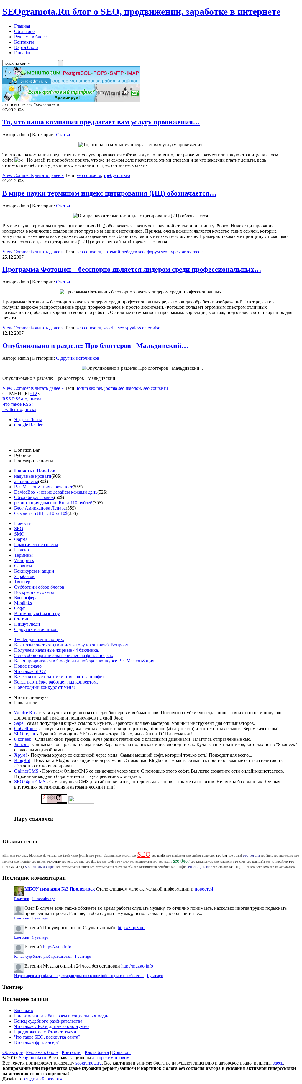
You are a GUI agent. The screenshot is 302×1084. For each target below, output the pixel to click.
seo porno (54, 861)
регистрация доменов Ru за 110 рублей (53, 502)
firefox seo (70, 855)
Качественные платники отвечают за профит (59, 676)
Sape (18, 723)
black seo (35, 855)
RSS (6, 398)
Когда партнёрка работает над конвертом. (56, 681)
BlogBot (22, 760)
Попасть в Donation (34, 470)
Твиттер (22, 581)
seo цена (256, 866)
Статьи (63, 134)
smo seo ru (270, 866)
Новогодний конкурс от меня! (44, 687)
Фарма (20, 539)
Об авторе (12, 1052)
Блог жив (21, 899)
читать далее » (49, 175)
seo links (267, 855)
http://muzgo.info (137, 965)
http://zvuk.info (57, 946)
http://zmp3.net (131, 927)
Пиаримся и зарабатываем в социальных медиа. (62, 1015)
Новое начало (28, 666)
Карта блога (97, 1052)
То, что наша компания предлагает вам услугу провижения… (101, 122)
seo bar (221, 855)
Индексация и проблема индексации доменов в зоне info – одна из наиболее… (79, 976)
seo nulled (39, 861)
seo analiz (158, 855)
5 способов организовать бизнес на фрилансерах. (63, 655)
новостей (204, 888)
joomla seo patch (90, 855)
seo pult (67, 861)
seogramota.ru (89, 1062)
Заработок (24, 576)
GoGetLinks (25, 728)
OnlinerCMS (26, 770)
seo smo (79, 861)
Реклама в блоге (42, 1052)
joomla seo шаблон (122, 388)
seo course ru (89, 175)
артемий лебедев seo (124, 251)
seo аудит (165, 861)
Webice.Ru (24, 712)
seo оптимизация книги (72, 866)
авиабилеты (26, 481)
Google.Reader (28, 424)
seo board (235, 855)
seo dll (110, 327)
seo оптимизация (40, 866)
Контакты (71, 1052)
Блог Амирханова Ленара (40, 507)
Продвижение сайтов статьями (45, 1031)
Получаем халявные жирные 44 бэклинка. (56, 650)
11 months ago (43, 899)
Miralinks (23, 602)
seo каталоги (223, 861)
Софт (19, 608)
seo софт (178, 867)
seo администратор (143, 861)
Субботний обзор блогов (39, 586)
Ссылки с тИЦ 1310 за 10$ (41, 513)
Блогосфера (25, 597)
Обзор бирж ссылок (34, 497)
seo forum (251, 855)
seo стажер (220, 866)
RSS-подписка (26, 398)
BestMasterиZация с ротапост (43, 486)
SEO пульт (24, 733)
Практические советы (36, 544)
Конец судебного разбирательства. (43, 957)
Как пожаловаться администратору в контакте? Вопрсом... (73, 644)
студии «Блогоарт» (43, 1078)
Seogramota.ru (32, 1057)
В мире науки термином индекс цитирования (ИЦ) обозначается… (109, 193)
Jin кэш (21, 744)
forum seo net (89, 388)
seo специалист (199, 866)
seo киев (239, 861)
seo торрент (239, 867)
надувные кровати (32, 476)
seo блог (181, 860)
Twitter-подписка (19, 409)
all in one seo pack (15, 856)
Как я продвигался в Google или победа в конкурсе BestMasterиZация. (84, 660)
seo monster (22, 861)
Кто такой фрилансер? (36, 1042)
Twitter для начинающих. (39, 639)
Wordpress (24, 560)
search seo (129, 855)
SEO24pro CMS (29, 781)
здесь (278, 1062)
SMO (19, 533)
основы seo (287, 866)
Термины (23, 555)
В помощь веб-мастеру (37, 613)
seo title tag (93, 861)
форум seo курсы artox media (175, 251)
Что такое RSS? (17, 404)
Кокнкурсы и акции (34, 571)
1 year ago (40, 918)
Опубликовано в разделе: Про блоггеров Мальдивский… (95, 345)
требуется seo (117, 175)
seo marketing (283, 855)
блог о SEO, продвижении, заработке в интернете (141, 11)
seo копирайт (256, 861)
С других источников (77, 358)
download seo (52, 855)
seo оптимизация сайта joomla (111, 866)
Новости (23, 523)
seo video (122, 861)
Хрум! (20, 755)
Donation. (121, 1052)
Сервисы (23, 565)
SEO (18, 528)
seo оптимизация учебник (152, 866)
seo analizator (175, 855)
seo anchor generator (200, 855)
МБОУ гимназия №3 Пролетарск (59, 888)
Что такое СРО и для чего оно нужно (51, 1026)
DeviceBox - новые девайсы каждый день (55, 492)
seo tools (108, 861)
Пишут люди (27, 624)
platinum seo (112, 855)
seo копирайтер (277, 861)
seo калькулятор (202, 861)
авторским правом (110, 1057)
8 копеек (22, 739)
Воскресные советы (34, 592)
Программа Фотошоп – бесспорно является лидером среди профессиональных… (131, 269)
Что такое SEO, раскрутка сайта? (47, 1036)
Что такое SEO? (30, 671)
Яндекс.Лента (28, 419)
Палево (21, 549)
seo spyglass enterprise (139, 327)
